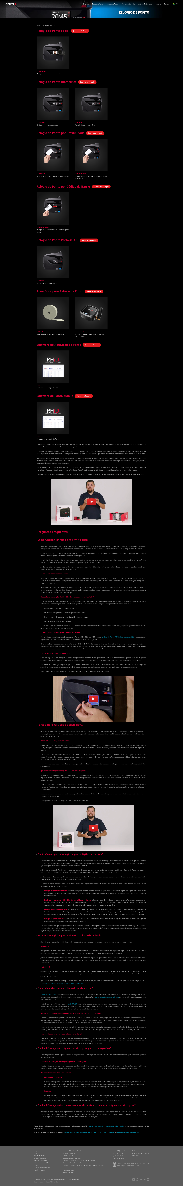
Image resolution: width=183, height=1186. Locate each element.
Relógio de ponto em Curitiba (128, 1132)
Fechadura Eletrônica (128, 4)
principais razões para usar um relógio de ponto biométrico (62, 983)
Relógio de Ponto (97, 4)
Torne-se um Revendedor (42, 1168)
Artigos (36, 1151)
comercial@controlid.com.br (121, 1151)
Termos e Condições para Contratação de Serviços (79, 1160)
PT (176, 4)
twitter (144, 1179)
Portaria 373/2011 (72, 1004)
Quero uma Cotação (80, 31)
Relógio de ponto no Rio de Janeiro (101, 1132)
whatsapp (137, 1179)
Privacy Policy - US (69, 1153)
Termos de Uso (68, 1156)
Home (39, 25)
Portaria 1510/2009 (49, 995)
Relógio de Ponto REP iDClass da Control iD (118, 637)
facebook (133, 1179)
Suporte (158, 4)
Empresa (86, 4)
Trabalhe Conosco (39, 1170)
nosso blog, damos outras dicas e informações (106, 1126)
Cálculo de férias (68, 1172)
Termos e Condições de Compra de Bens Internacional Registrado (83, 1165)
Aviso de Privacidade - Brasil (72, 1151)
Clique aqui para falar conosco (128, 1166)
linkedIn (148, 1179)
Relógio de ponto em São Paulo (75, 1132)
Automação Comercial (145, 4)
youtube (141, 1179)
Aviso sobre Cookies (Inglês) (72, 1158)
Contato (166, 4)
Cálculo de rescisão (69, 1170)
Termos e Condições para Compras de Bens (77, 1163)
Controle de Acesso (112, 4)
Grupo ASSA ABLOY (52, 1182)
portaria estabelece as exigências (107, 997)
